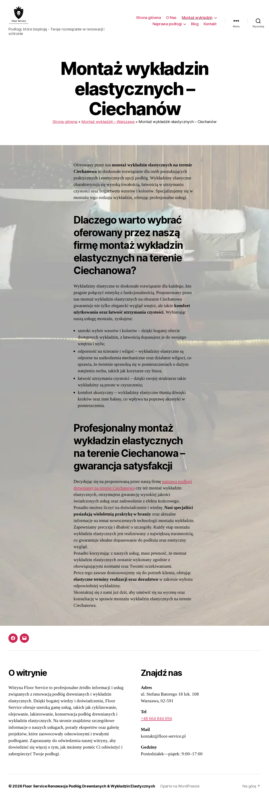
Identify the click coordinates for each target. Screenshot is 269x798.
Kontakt (210, 24)
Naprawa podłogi (167, 24)
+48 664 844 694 (156, 718)
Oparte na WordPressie (179, 786)
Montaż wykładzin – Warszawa (107, 121)
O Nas (171, 17)
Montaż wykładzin (197, 17)
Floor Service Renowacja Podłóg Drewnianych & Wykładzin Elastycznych (89, 786)
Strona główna (148, 17)
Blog (194, 24)
